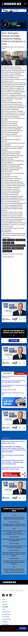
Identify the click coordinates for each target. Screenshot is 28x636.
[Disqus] (14, 278)
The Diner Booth (6, 611)
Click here (5, 254)
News (3, 48)
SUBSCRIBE (14, 340)
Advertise (4, 604)
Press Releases (6, 438)
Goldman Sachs (20, 240)
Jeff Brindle (6, 242)
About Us (4, 602)
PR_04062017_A (7, 231)
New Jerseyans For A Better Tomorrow (14, 245)
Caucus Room (5, 616)
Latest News (20, 373)
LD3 (13, 242)
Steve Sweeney (7, 251)
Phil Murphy (6, 248)
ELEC (4, 240)
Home (3, 599)
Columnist (4, 621)
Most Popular (8, 373)
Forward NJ (11, 240)
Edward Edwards (6, 619)
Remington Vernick (17, 248)
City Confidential (6, 614)
